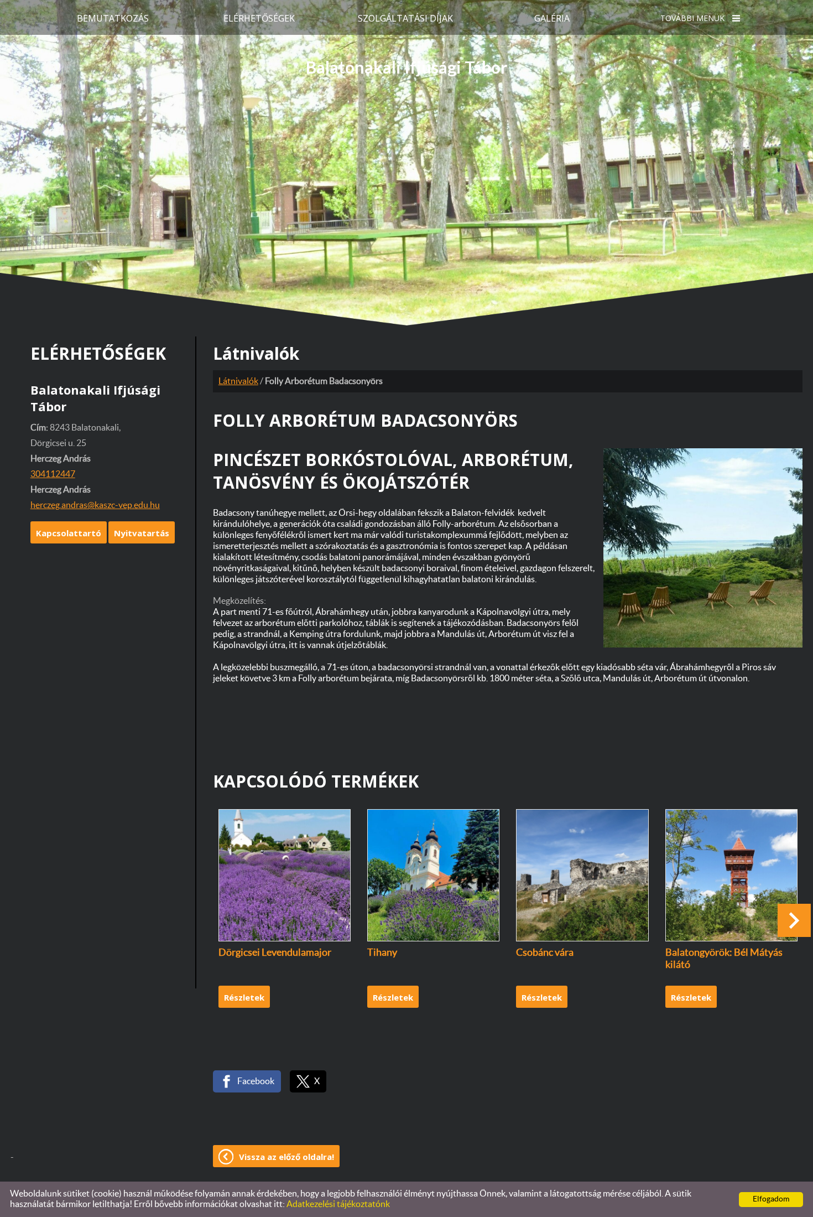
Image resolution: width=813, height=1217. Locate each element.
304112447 (52, 474)
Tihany (382, 953)
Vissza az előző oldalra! (286, 1156)
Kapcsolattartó (68, 532)
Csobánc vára (545, 953)
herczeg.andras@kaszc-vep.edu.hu (95, 505)
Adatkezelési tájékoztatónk (338, 1204)
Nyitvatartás (141, 532)
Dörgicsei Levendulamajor (274, 953)
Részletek (244, 997)
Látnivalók (238, 381)
